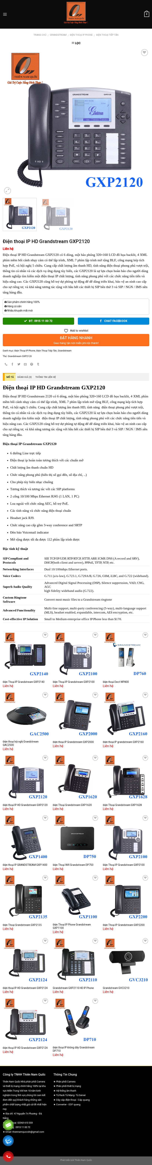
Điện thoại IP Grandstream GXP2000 (73, 741)
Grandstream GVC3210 (116, 987)
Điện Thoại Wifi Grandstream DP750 (73, 864)
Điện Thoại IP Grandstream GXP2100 (74, 681)
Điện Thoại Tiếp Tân (107, 35)
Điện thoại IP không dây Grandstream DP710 (74, 1049)
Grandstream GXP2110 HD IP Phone (73, 987)
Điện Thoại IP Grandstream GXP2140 (23, 681)
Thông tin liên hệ (45, 377)
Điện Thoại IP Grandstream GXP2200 (124, 924)
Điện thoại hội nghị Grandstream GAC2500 (21, 743)
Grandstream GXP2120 (20, 356)
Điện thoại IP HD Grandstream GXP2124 (25, 987)
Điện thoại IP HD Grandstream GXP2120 (25, 805)
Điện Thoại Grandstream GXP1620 (72, 805)
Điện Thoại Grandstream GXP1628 (122, 805)
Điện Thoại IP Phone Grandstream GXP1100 (72, 926)
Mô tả (10, 377)
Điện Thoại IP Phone (81, 35)
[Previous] (10, 121)
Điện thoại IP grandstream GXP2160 (123, 741)
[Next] (141, 121)
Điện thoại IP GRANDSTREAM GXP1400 (25, 864)
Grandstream (58, 35)
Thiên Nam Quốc (83, 1160)
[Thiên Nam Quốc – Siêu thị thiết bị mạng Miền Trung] (76, 14)
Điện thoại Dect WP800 (116, 681)
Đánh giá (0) (24, 377)
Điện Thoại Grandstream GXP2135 (22, 924)
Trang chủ (40, 35)
